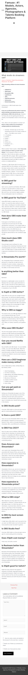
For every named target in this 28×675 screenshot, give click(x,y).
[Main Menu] (14, 23)
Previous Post (13, 585)
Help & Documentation (17, 80)
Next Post (14, 587)
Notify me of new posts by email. (12, 649)
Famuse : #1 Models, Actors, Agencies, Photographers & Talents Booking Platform (15, 10)
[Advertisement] (14, 39)
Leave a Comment (6, 80)
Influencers (4, 81)
